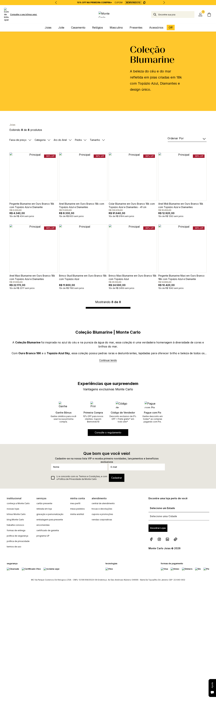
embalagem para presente (49, 519)
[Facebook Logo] (151, 539)
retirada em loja (44, 509)
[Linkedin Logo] (167, 539)
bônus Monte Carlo (16, 514)
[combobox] (176, 14)
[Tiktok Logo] (175, 539)
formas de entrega (16, 530)
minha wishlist (77, 514)
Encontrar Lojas (158, 528)
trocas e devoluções (102, 509)
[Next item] (164, 3)
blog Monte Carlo (15, 519)
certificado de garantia (47, 530)
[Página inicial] (108, 14)
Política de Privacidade (69, 479)
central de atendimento (103, 503)
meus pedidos (77, 509)
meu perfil (75, 503)
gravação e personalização (49, 514)
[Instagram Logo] (159, 539)
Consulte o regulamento (108, 432)
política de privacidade (18, 541)
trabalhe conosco (15, 525)
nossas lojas (13, 509)
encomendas (43, 525)
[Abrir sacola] (209, 14)
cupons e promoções (102, 514)
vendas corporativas (102, 519)
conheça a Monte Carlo (18, 503)
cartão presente (44, 503)
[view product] (33, 176)
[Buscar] (155, 14)
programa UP (42, 536)
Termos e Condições (89, 476)
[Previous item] (56, 3)
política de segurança (17, 536)
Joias (12, 124)
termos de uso (14, 546)
